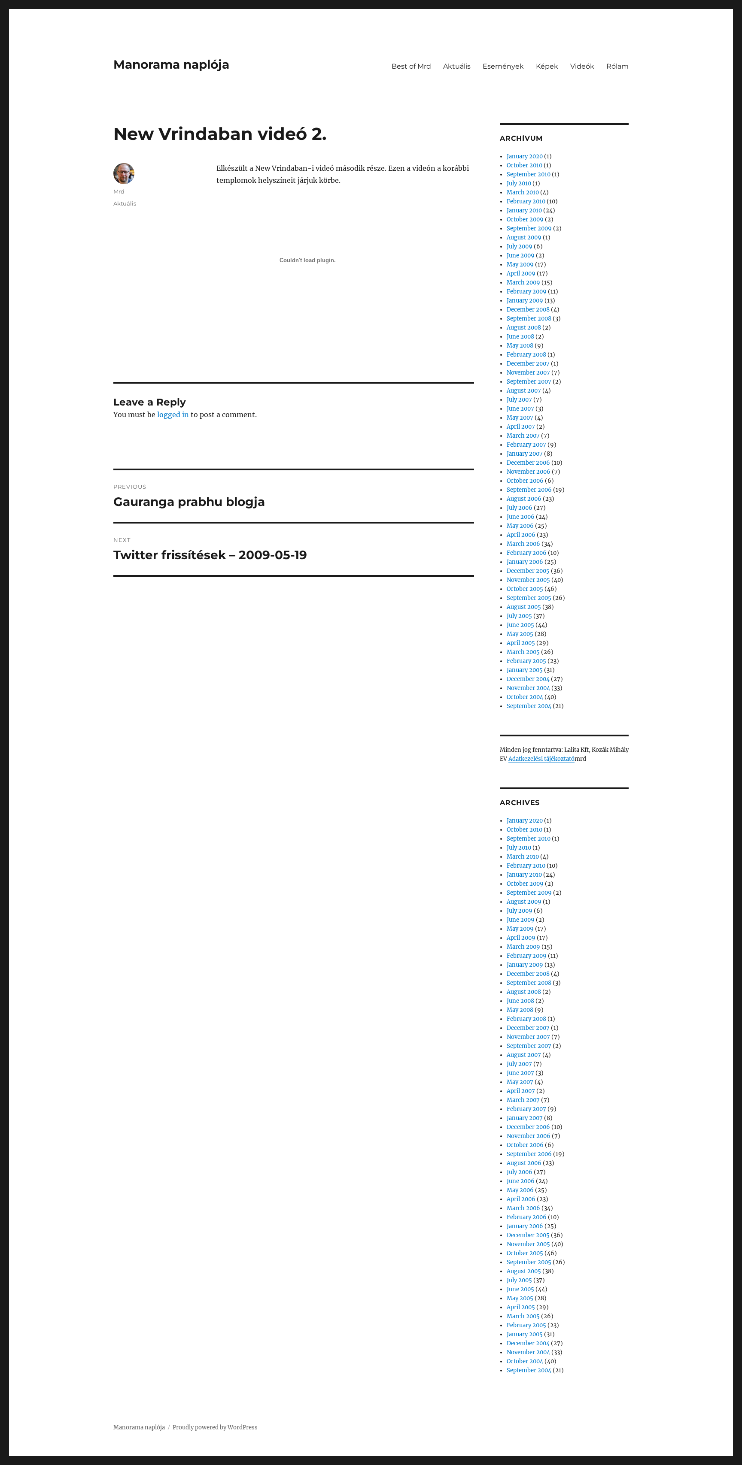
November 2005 (528, 580)
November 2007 (528, 372)
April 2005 (521, 643)
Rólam (617, 66)
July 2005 (519, 616)
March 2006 (523, 544)
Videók (582, 66)
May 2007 (520, 417)
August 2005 (524, 607)
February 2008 (526, 354)
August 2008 (524, 327)
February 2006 (527, 553)
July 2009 (519, 246)
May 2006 (520, 526)
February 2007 (526, 444)
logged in (173, 414)
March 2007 (523, 435)
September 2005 (529, 598)
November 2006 (528, 471)
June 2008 (520, 336)
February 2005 (526, 661)
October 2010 (524, 165)
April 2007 (521, 426)
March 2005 (523, 652)
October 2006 (525, 480)
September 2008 (529, 318)
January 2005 (525, 670)
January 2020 (525, 156)
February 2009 (527, 291)
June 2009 (521, 255)
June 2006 (521, 517)
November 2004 (528, 688)
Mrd (119, 191)
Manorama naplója (171, 64)
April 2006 (521, 535)
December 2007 (528, 363)
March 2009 (523, 282)
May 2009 (520, 264)
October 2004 (525, 697)
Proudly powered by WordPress (215, 1427)
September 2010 (528, 174)
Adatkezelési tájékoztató (541, 759)
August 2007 (524, 390)
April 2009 (521, 273)
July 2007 (519, 399)
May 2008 (520, 345)
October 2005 (525, 589)
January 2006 (525, 562)
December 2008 (528, 309)
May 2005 (520, 634)
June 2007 (520, 408)
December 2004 (528, 679)
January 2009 (525, 300)
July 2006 (519, 508)
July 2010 (519, 183)
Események (503, 66)
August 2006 (524, 498)
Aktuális (457, 66)
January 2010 (524, 210)
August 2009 (524, 237)
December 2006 (528, 462)
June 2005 (520, 625)
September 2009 (529, 228)
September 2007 (529, 381)
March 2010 (523, 192)
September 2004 (529, 706)
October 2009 (525, 219)
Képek (547, 66)
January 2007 (525, 453)
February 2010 (526, 201)
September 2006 (529, 489)
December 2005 (528, 571)
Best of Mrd (411, 66)
